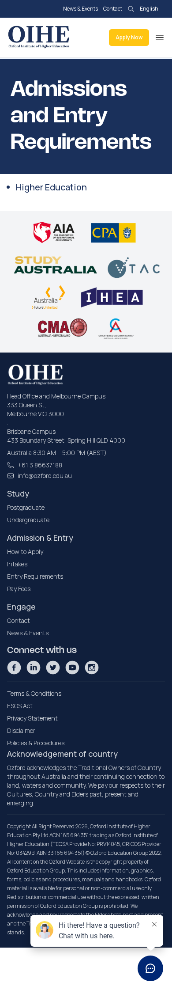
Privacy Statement (32, 718)
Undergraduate (28, 520)
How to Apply (25, 551)
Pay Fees (18, 588)
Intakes (17, 564)
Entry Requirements (35, 576)
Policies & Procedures (35, 743)
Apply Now (129, 37)
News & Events (80, 8)
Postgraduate (26, 507)
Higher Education (51, 187)
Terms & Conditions (34, 693)
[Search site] (131, 8)
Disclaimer (21, 730)
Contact (112, 8)
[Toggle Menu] (159, 37)
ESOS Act (20, 706)
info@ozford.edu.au (45, 475)
